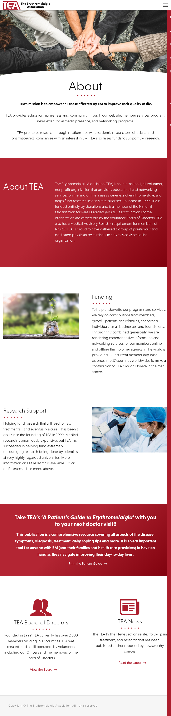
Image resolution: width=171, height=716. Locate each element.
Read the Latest (130, 662)
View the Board (41, 669)
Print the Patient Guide (85, 563)
